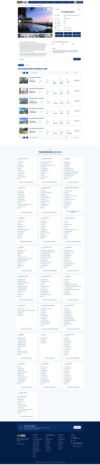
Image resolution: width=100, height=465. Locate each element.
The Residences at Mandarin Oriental (25, 204)
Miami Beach (48, 441)
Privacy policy (62, 462)
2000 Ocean (67, 339)
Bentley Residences (45, 291)
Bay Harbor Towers (21, 291)
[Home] (18, 5)
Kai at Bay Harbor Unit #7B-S (36, 128)
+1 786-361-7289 (76, 438)
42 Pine (19, 222)
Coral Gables (48, 446)
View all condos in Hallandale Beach (73, 358)
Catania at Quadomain (22, 380)
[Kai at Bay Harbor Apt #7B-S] (23, 131)
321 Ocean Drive (21, 165)
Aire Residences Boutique (22, 286)
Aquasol (66, 236)
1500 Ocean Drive (44, 168)
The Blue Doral (44, 342)
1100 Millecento (67, 163)
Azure (19, 255)
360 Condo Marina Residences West (48, 252)
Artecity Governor (44, 176)
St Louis (19, 202)
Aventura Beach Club (45, 286)
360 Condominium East (45, 253)
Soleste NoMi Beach (45, 315)
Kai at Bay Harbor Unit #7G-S (36, 118)
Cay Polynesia (44, 373)
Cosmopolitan (20, 175)
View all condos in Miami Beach (26, 241)
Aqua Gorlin (20, 234)
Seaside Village (67, 380)
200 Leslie (67, 337)
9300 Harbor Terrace (22, 279)
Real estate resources (37, 450)
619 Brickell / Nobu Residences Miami (71, 171)
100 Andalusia (44, 221)
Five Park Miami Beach (22, 176)
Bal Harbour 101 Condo (69, 250)
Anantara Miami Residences (70, 199)
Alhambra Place (67, 322)
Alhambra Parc (44, 231)
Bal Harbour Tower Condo (69, 252)
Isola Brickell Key (21, 199)
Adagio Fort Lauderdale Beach (70, 320)
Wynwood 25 (67, 291)
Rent (68, 33)
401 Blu (66, 221)
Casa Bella (43, 202)
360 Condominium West (45, 255)
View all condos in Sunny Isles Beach (50, 299)
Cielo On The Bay (44, 260)
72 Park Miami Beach (68, 231)
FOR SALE (21, 65)
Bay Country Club (44, 289)
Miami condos (35, 446)
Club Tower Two (44, 378)
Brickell (47, 437)
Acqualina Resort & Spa (45, 281)
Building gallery (36, 448)
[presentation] (20, 21)
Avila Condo (43, 287)
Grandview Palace (44, 265)
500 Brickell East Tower (69, 168)
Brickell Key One (21, 192)
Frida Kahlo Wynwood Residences (71, 284)
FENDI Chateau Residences (23, 260)
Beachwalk (67, 351)
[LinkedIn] (24, 444)
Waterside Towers (21, 315)
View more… (19, 178)
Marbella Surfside (21, 265)
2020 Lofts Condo (21, 221)
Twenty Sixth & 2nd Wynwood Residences (72, 289)
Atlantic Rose (20, 253)
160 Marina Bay (67, 310)
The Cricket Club (44, 317)
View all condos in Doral (50, 358)
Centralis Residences (45, 204)
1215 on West (43, 166)
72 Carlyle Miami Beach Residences (71, 229)
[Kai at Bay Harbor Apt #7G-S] (23, 121)
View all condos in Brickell (73, 182)
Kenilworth (67, 258)
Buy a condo (35, 437)
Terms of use (56, 462)
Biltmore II (43, 234)
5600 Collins (20, 224)
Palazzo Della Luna (68, 378)
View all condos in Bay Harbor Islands (26, 299)
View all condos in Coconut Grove (26, 416)
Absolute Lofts (20, 166)
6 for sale (69, 27)
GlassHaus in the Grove (22, 411)
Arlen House (43, 282)
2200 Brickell (67, 166)
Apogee (19, 168)
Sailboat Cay (20, 313)
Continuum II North (21, 173)
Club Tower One (44, 375)
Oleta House (43, 313)
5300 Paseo (43, 339)
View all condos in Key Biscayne (50, 387)
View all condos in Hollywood (27, 387)
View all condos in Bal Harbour (73, 270)
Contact (34, 454)
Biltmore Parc (43, 236)
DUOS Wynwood (68, 282)
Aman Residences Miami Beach (23, 229)
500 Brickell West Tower (69, 170)
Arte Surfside (20, 252)
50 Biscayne (43, 194)
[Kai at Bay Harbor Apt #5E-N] (23, 91)
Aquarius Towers (21, 373)
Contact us (77, 427)
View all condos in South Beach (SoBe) (50, 182)
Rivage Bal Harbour (68, 265)
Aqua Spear (20, 236)
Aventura (47, 445)
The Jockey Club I (44, 320)
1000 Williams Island (22, 337)
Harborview (67, 370)
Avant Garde (67, 344)
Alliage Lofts (43, 173)
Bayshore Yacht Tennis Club (46, 257)
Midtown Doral (44, 341)
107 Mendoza (43, 222)
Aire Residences (21, 284)
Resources (60, 445)
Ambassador (43, 368)
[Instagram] (18, 444)
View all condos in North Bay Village (50, 270)
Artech (19, 349)
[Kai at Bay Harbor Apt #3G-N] (23, 101)
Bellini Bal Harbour (68, 255)
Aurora (42, 284)
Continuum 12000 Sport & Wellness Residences (26, 310)
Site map (34, 456)
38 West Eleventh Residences (46, 192)
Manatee (19, 263)
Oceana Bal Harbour (68, 262)
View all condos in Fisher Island (73, 387)
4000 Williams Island (22, 342)
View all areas (48, 450)
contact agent (54, 83)
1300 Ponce (43, 224)
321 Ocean (20, 163)
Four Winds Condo (21, 262)
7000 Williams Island (22, 344)
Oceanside (67, 373)
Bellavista (20, 402)
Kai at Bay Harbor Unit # (35, 77)
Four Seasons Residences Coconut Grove (25, 409)
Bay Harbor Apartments (22, 289)
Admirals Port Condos (22, 346)
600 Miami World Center (45, 197)
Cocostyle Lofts (21, 407)
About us (34, 452)
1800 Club (66, 192)
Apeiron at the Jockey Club (46, 308)
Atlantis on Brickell (68, 176)
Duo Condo (67, 352)
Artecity (42, 175)
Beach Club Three (68, 347)
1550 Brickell (67, 165)
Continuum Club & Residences (46, 262)
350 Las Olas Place (68, 315)
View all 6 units (34, 72)
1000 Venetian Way (44, 163)
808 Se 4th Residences (69, 317)
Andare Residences (68, 323)
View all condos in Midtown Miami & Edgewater (74, 212)
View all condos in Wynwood (73, 299)
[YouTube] (21, 444)
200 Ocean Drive (21, 161)
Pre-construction (36, 445)
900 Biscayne (43, 199)
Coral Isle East (44, 310)
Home (20, 5)
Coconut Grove (48, 448)
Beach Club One (68, 346)
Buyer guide (60, 437)
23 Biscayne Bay (68, 194)
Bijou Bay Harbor (21, 294)
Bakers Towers (20, 375)
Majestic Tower (67, 260)
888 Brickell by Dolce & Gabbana (71, 173)
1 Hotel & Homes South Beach (46, 161)
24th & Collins (44, 171)
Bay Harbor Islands (32, 5)
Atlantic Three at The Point (23, 352)
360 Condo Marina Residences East (47, 250)
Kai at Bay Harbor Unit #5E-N (36, 88)
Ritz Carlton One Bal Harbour (70, 263)
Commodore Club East (45, 380)
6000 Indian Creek (21, 226)
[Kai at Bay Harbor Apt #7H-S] (23, 111)
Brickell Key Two (21, 194)
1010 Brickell (67, 161)
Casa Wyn (66, 281)
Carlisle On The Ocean (22, 257)
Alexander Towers (21, 368)
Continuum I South (21, 171)
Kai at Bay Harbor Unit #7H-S (36, 108)
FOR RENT (27, 65)
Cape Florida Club (44, 370)
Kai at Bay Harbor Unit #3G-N (36, 98)
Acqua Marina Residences (69, 318)
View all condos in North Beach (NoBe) (73, 241)
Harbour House (67, 257)
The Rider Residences (69, 287)
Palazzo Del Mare (68, 375)
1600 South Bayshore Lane (23, 396)
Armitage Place (21, 170)
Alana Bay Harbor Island (22, 287)
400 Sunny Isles (44, 279)
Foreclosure (60, 446)
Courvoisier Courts (21, 197)
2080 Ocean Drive (68, 341)
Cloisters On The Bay (22, 404)
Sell (76, 33)
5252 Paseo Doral (44, 337)
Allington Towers (21, 370)
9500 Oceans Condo (22, 250)
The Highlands (44, 318)
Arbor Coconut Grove (22, 397)
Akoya (66, 234)
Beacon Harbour (21, 401)
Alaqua (19, 347)
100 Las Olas (67, 308)
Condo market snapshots (37, 439)
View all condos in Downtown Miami (50, 212)
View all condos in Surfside (26, 270)
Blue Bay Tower (44, 258)
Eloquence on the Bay (45, 263)
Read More (22, 59)
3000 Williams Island (22, 341)
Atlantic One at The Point (22, 351)
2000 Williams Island (22, 339)
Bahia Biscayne (67, 204)
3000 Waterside (68, 313)
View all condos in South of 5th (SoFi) (26, 182)
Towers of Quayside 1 (45, 323)
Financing (60, 441)
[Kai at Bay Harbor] (23, 80)
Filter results (76, 72)
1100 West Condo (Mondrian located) (48, 165)
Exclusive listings (36, 441)
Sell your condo (61, 443)
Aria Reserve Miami (68, 202)
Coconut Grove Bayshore (22, 406)
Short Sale (60, 448)
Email (74, 440)
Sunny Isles (48, 443)
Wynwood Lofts (67, 294)
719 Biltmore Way (44, 229)
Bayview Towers (21, 308)
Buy (59, 33)
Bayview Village (68, 368)
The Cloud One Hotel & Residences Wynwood (73, 286)
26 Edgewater (67, 197)
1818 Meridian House (45, 170)
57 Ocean (66, 222)
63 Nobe (66, 226)
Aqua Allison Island (21, 231)
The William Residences (45, 322)
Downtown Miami (49, 439)
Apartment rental (36, 443)
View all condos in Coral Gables (50, 241)
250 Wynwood (67, 279)
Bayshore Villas (21, 399)
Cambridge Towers (21, 378)
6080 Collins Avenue (68, 224)
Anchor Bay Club (68, 342)
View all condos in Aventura (26, 358)
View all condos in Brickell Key (27, 212)
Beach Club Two (68, 349)
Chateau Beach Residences (46, 294)
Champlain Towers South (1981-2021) (25, 258)
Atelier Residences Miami (69, 175)
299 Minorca (43, 226)
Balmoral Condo (68, 253)
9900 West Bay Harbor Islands (23, 282)
